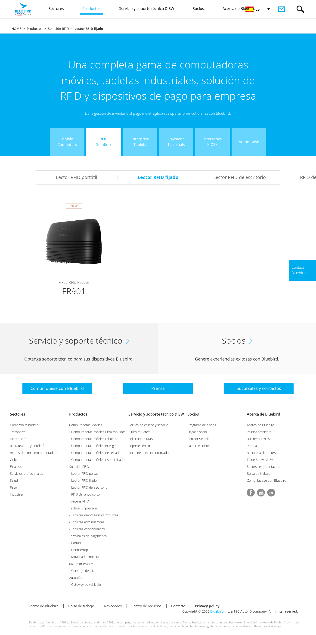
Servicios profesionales (26, 473)
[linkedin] (271, 492)
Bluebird (217, 611)
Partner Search (198, 439)
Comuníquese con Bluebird (266, 480)
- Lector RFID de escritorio (88, 487)
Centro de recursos (146, 606)
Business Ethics (258, 439)
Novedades (113, 606)
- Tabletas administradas (86, 522)
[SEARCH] (300, 9)
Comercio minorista (24, 425)
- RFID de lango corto (84, 494)
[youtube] (261, 492)
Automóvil (76, 577)
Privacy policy (207, 606)
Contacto (178, 606)
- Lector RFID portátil (84, 473)
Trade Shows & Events (263, 459)
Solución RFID (58, 28)
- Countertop (78, 550)
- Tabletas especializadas (87, 529)
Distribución (18, 439)
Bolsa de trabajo (258, 473)
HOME (16, 28)
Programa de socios (202, 425)
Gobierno (16, 459)
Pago (13, 487)
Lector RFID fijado (158, 177)
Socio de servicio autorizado (148, 452)
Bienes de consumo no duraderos (34, 452)
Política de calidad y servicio (148, 425)
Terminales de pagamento (88, 536)
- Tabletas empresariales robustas (93, 515)
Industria (16, 494)
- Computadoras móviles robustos (93, 439)
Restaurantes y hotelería (27, 446)
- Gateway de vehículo (85, 584)
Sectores (17, 414)
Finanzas (16, 466)
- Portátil (75, 543)
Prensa (252, 446)
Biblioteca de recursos (263, 452)
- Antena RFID (79, 501)
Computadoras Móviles (85, 425)
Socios (193, 414)
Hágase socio (197, 432)
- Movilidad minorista (84, 557)
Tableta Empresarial (83, 508)
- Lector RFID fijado (83, 480)
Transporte (18, 432)
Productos (34, 28)
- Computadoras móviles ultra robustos (97, 432)
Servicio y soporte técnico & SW (156, 414)
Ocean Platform (199, 446)
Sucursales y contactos (263, 466)
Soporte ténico (139, 446)
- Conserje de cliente (84, 570)
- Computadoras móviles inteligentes (95, 446)
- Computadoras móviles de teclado (95, 452)
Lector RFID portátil (76, 177)
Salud (14, 480)
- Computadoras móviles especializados (97, 459)
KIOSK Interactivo (81, 563)
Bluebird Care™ (139, 432)
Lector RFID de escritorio (239, 177)
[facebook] (251, 492)
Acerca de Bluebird (263, 414)
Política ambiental (259, 432)
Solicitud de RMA (140, 439)
